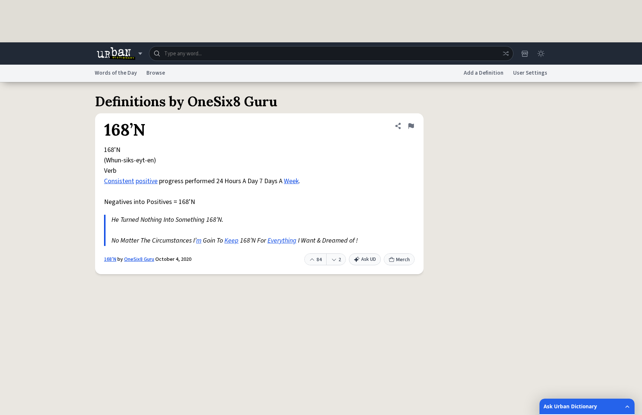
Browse (155, 73)
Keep (231, 240)
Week (291, 181)
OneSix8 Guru (139, 259)
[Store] (524, 53)
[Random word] (505, 53)
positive (147, 181)
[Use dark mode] (541, 53)
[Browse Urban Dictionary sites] (119, 53)
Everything (282, 240)
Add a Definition (483, 73)
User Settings (530, 73)
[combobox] (331, 53)
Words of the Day (116, 73)
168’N (110, 259)
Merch (403, 259)
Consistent (119, 181)
